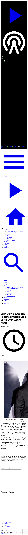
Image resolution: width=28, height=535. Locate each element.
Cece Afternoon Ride (12, 232)
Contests (6, 246)
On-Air (5, 230)
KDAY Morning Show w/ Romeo (15, 231)
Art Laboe (9, 237)
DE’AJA (9, 238)
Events (5, 244)
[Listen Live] (14, 15)
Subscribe (6, 247)
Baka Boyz (9, 235)
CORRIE (9, 234)
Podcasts (6, 243)
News (5, 241)
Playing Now (4, 148)
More (2, 496)
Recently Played (11, 240)
